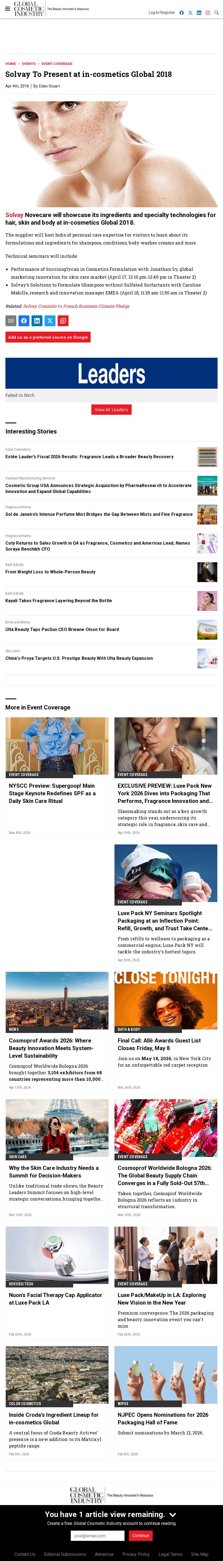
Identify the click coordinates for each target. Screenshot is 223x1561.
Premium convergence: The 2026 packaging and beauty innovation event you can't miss (166, 1319)
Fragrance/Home (18, 507)
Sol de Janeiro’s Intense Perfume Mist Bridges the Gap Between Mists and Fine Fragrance (99, 514)
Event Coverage (57, 64)
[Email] (10, 320)
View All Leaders (111, 410)
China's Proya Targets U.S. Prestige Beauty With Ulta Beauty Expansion (79, 658)
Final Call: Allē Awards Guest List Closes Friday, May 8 (159, 1044)
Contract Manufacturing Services (30, 478)
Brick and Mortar (17, 622)
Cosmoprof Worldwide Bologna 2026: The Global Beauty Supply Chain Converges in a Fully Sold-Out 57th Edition (165, 1176)
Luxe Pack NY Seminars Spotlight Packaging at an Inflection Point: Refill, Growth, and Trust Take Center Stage (164, 921)
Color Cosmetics (18, 449)
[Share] (23, 320)
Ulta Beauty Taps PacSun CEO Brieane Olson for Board (62, 629)
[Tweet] (50, 320)
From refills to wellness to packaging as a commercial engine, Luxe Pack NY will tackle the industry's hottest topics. (164, 945)
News (14, 1029)
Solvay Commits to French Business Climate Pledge (76, 306)
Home (10, 64)
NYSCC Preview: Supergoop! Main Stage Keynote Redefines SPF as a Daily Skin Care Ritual (52, 793)
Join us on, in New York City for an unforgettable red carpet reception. (164, 1062)
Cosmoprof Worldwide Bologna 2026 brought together (55, 1072)
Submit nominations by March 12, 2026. (161, 1433)
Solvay (15, 215)
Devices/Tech (21, 1284)
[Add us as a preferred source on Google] (63, 320)
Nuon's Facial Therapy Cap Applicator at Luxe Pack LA (56, 1299)
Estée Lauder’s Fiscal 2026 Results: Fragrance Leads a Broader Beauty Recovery (89, 456)
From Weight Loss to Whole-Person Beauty (50, 571)
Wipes (123, 1404)
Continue (140, 1535)
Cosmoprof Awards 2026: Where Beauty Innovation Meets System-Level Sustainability (51, 1048)
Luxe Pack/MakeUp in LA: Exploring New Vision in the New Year (162, 1299)
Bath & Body (14, 565)
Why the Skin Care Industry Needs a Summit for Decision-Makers (54, 1172)
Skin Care (12, 651)
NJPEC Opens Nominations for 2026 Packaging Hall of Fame (163, 1419)
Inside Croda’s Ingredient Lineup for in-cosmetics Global (54, 1419)
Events (28, 64)
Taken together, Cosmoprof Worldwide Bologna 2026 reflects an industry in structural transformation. (160, 1200)
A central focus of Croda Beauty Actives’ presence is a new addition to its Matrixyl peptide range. (55, 1439)
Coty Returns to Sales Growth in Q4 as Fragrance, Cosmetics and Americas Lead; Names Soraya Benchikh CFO (97, 546)
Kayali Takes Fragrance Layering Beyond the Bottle (58, 600)
